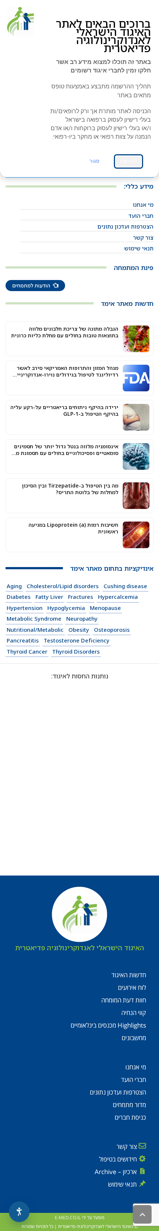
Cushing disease (125, 586)
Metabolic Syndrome (34, 618)
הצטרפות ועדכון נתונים (125, 226)
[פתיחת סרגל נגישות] (19, 1211)
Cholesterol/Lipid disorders (63, 586)
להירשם (128, 161)
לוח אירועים (132, 987)
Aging (14, 586)
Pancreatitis (23, 640)
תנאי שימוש (138, 248)
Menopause (105, 607)
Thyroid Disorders (76, 651)
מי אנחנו (143, 204)
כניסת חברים (130, 1117)
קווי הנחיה (133, 1012)
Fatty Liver (49, 596)
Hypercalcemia (118, 596)
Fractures (80, 596)
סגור (94, 161)
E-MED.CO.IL (68, 1217)
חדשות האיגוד (128, 975)
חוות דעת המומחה (123, 1000)
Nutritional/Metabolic (35, 629)
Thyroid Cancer (27, 651)
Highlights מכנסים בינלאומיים (108, 1025)
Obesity (78, 629)
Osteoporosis (112, 629)
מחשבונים (134, 1037)
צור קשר (143, 237)
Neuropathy (82, 618)
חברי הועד (140, 215)
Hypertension (25, 607)
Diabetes (19, 596)
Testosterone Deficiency (76, 640)
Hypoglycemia (66, 607)
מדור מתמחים (129, 1104)
